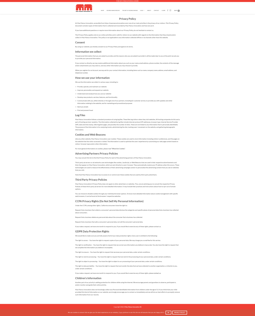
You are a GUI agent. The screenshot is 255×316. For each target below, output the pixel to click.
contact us (157, 273)
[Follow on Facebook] (168, 10)
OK (168, 312)
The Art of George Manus (130, 10)
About (149, 10)
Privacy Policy (179, 312)
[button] (163, 10)
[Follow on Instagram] (170, 10)
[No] (252, 313)
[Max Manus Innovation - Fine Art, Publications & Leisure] (84, 8)
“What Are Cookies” (118, 149)
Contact (156, 10)
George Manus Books (113, 10)
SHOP (102, 10)
